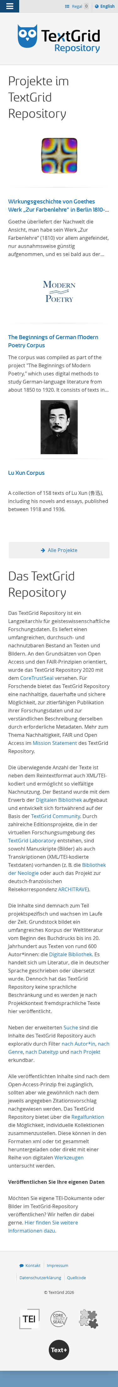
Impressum (57, 1265)
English (108, 7)
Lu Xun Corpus (26, 473)
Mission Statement (55, 743)
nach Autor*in (78, 1043)
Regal (79, 6)
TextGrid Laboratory (32, 840)
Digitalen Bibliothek (59, 800)
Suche (71, 1027)
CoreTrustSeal (36, 678)
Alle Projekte (62, 550)
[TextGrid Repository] (59, 24)
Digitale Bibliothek (70, 954)
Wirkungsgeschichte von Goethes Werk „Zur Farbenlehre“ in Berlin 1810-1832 (56, 209)
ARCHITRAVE (72, 889)
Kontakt (33, 1265)
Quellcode (76, 1277)
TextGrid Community (55, 816)
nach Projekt (85, 1051)
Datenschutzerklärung (40, 1277)
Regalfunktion (87, 1116)
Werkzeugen (69, 1157)
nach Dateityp (42, 1051)
